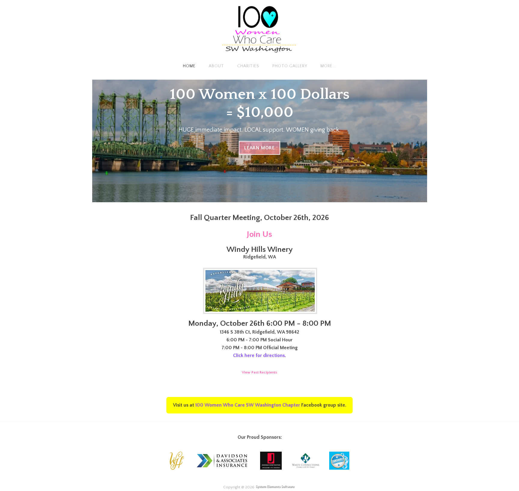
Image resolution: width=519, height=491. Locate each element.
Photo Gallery (289, 66)
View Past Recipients (259, 372)
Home (189, 66)
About (216, 66)
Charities (248, 66)
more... (328, 66)
